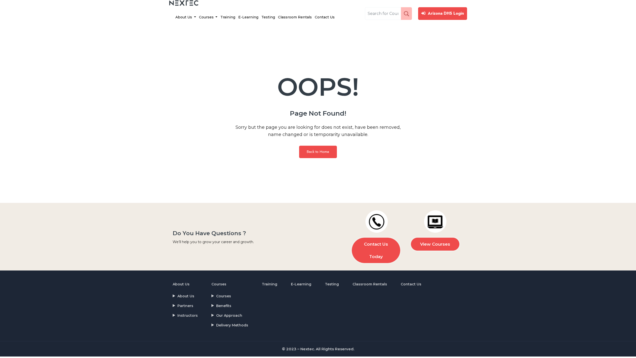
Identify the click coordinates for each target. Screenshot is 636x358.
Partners (185, 306)
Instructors (187, 315)
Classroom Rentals (295, 17)
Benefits (223, 306)
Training (227, 17)
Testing (268, 17)
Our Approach (229, 315)
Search (407, 13)
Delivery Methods (232, 325)
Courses (207, 17)
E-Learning (248, 17)
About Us (184, 17)
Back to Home (318, 151)
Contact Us (325, 17)
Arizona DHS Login (446, 13)
